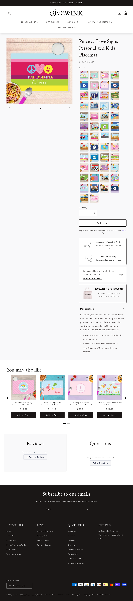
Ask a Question (102, 464)
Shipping (71, 545)
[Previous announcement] (31, 3)
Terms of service (63, 595)
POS (21, 595)
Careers (71, 540)
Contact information (104, 595)
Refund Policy (43, 540)
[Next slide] (125, 398)
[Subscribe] (87, 509)
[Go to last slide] (7, 398)
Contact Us (11, 540)
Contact (71, 536)
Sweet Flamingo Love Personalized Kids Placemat (52, 403)
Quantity (83, 208)
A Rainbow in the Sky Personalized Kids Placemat (23, 403)
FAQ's (8, 531)
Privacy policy (76, 595)
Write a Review (38, 458)
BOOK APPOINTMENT (92, 278)
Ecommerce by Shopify (34, 595)
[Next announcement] (102, 3)
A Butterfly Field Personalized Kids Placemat (109, 403)
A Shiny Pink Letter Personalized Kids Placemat (81, 403)
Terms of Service (44, 545)
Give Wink (16, 595)
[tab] (64, 423)
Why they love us (13, 554)
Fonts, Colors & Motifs (16, 545)
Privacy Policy (43, 536)
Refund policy (50, 595)
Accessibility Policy (45, 531)
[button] (9, 13)
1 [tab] (38, 108)
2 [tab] (40, 108)
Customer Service (75, 549)
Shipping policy (89, 595)
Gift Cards (11, 549)
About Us (10, 536)
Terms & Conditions (76, 559)
